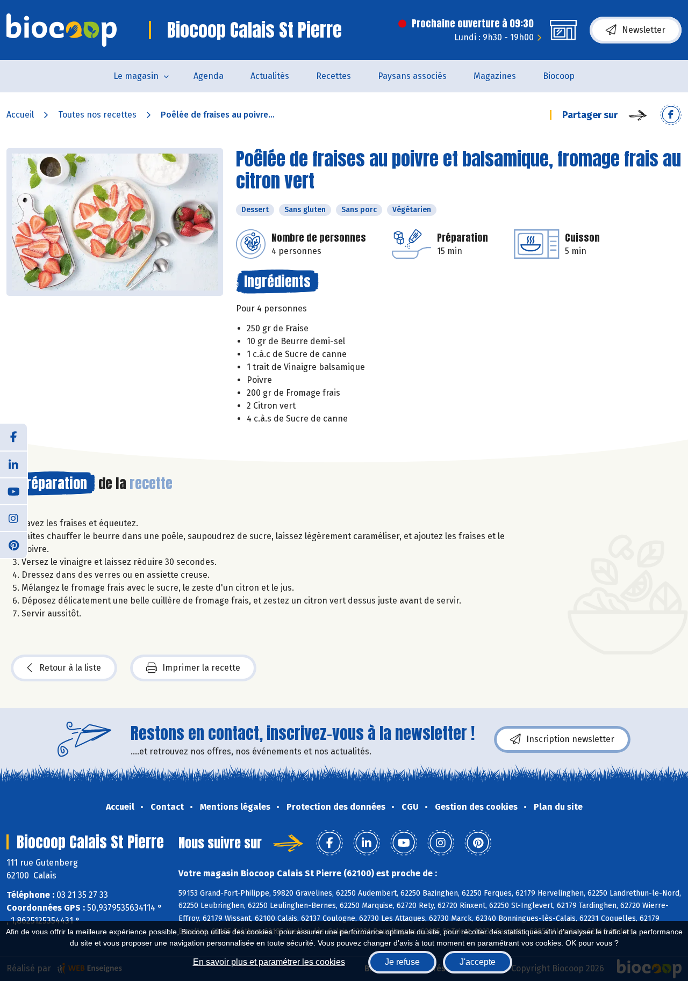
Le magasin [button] (136, 76)
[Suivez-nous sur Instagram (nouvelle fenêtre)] (13, 517)
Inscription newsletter (570, 739)
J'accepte (478, 962)
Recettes (333, 76)
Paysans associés (412, 76)
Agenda (209, 76)
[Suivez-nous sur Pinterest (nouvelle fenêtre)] (13, 544)
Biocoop (559, 76)
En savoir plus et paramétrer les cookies (269, 962)
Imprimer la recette (201, 668)
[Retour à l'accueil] (61, 30)
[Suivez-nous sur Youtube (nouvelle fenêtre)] (13, 490)
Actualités (269, 76)
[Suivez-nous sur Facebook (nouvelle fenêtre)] (13, 437)
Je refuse (402, 962)
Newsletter (643, 30)
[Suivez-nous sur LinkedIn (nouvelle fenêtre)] (13, 463)
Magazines (495, 76)
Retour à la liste (70, 668)
